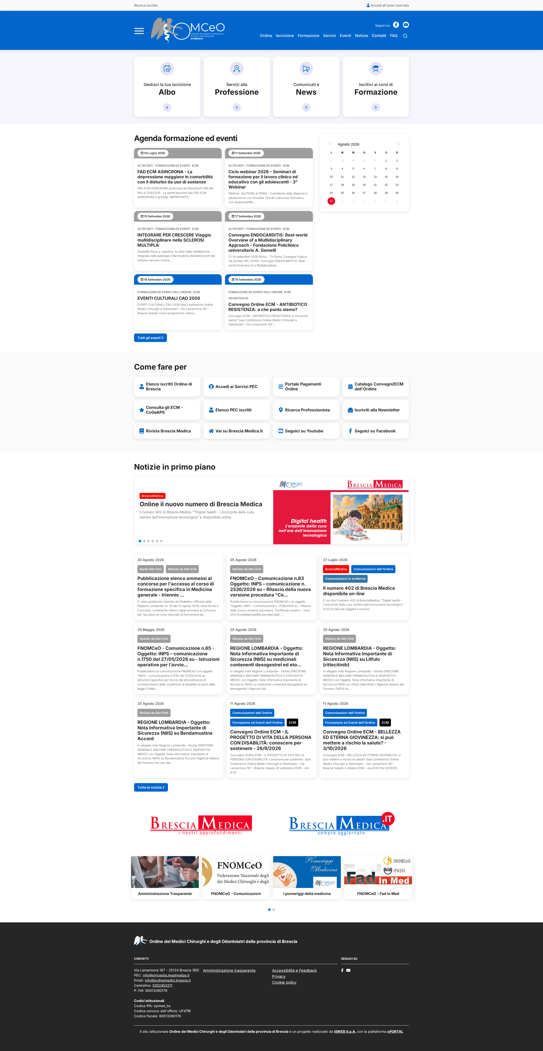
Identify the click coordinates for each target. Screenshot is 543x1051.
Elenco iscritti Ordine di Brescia (169, 386)
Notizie (361, 35)
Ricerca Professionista (307, 409)
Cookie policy (284, 982)
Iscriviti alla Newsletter (377, 409)
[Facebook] (396, 26)
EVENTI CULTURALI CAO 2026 (168, 298)
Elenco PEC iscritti (234, 409)
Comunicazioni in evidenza (345, 578)
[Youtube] (406, 26)
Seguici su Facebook (375, 430)
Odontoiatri (238, 298)
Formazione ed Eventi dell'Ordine (164, 292)
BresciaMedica (152, 496)
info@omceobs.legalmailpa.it (166, 975)
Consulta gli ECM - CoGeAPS (164, 410)
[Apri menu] (139, 30)
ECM (195, 165)
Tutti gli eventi (149, 338)
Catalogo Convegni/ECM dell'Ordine (379, 386)
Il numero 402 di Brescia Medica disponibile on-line (359, 590)
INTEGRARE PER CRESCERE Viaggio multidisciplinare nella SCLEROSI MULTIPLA (174, 240)
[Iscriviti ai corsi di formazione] (376, 107)
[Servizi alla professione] (236, 107)
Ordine (266, 35)
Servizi (329, 35)
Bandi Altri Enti (150, 569)
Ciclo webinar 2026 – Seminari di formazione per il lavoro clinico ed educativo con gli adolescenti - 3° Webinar (263, 179)
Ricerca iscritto (146, 5)
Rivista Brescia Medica (168, 430)
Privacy (278, 976)
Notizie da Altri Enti (182, 569)
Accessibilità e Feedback (294, 970)
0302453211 (162, 985)
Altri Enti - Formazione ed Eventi (163, 165)
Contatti (379, 35)
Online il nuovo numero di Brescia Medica (201, 504)
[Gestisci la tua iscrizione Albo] (167, 107)
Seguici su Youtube (304, 430)
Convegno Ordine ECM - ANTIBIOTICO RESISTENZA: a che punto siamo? (267, 307)
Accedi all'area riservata (389, 5)
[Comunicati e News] (306, 107)
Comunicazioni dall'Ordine (373, 569)
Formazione (308, 35)
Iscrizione (285, 35)
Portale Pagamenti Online (303, 386)
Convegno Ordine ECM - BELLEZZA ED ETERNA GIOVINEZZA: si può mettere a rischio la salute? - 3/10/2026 (362, 740)
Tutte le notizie (149, 787)
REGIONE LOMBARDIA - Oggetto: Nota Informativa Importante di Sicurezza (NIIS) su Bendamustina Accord (175, 730)
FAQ (393, 35)
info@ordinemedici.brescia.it (168, 980)
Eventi (345, 35)
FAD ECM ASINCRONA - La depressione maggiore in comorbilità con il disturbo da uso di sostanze (175, 176)
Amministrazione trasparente (229, 970)
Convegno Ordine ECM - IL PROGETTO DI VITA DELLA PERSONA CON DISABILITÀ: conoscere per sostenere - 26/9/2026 (270, 740)
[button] (140, 541)
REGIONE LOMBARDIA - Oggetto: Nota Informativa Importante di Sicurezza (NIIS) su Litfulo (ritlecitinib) (359, 656)
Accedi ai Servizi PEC (237, 386)
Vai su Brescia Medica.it (239, 430)
